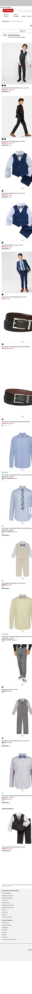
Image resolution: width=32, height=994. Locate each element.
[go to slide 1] (22, 136)
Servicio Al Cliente (7, 917)
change (23, 37)
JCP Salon (4, 930)
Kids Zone (5, 937)
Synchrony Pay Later (8, 907)
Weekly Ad (5, 927)
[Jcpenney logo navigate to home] (8, 10)
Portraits (4, 932)
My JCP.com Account (8, 895)
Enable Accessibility (5, 7)
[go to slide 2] (23, 136)
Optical (4, 934)
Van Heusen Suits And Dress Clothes (19, 884)
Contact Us (5, 900)
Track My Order (6, 893)
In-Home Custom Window (9, 939)
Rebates (4, 914)
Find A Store (5, 923)
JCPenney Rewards (7, 898)
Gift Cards (5, 912)
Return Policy (6, 903)
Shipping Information (8, 905)
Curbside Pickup (6, 925)
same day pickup (14, 35)
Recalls (4, 910)
